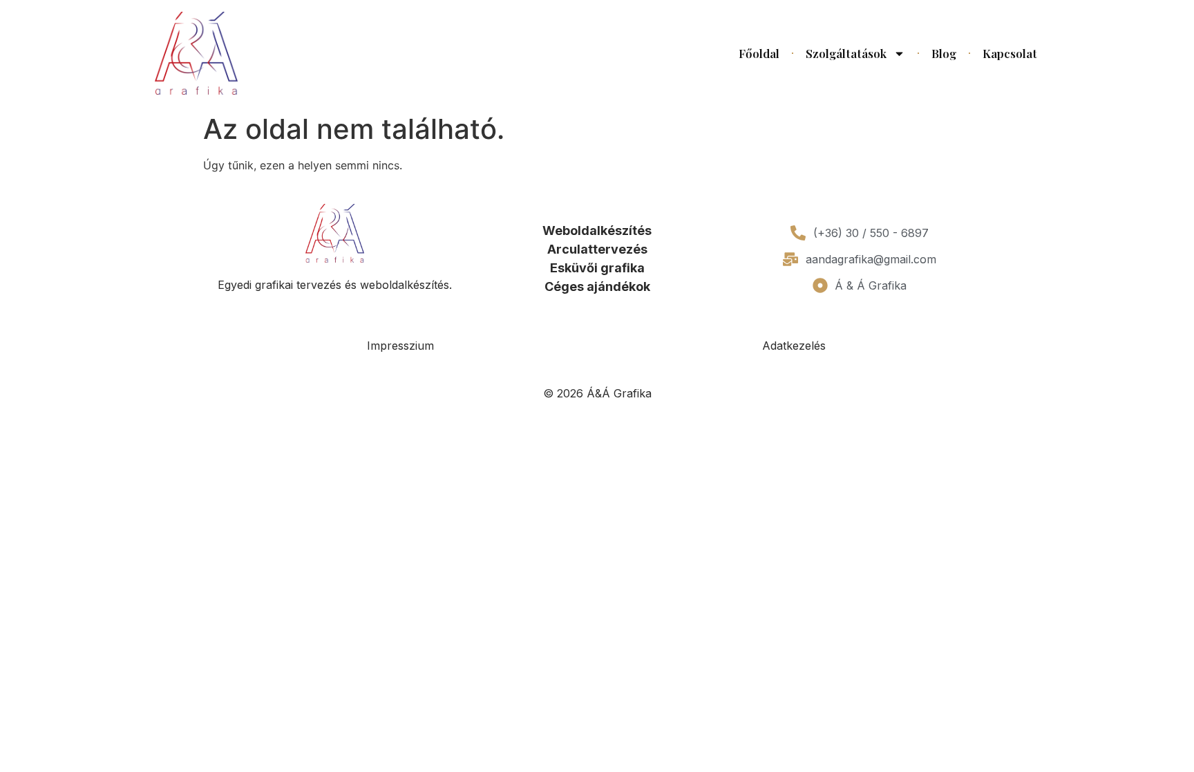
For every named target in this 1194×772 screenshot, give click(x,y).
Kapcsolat (1010, 53)
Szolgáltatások (846, 53)
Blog (943, 53)
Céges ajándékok (597, 286)
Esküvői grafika (597, 268)
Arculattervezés (597, 249)
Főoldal (759, 53)
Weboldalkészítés (597, 230)
